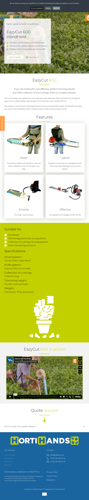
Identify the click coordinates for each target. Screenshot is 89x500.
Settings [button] (48, 8)
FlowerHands (9, 455)
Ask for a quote (15, 57)
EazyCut (7, 465)
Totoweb (58, 489)
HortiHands (9, 458)
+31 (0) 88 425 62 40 (57, 458)
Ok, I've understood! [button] (37, 8)
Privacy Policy (52, 472)
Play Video (32, 57)
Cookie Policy (52, 476)
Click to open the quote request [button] (19, 426)
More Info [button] (56, 8)
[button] (44, 494)
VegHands (8, 461)
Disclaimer (51, 480)
